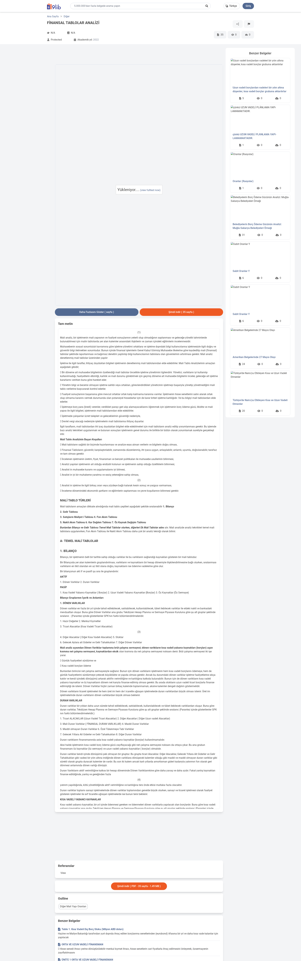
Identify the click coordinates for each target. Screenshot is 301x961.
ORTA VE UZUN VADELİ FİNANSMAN (82, 944)
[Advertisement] (29, 95)
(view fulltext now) (150, 190)
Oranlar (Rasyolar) (243, 181)
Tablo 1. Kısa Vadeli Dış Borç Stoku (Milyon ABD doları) (93, 929)
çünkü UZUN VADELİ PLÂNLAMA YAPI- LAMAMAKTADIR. (254, 136)
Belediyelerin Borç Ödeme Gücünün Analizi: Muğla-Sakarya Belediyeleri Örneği (257, 226)
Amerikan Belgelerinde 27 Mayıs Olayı (254, 357)
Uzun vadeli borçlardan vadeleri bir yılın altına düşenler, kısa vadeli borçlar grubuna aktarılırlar (259, 89)
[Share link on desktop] (238, 24)
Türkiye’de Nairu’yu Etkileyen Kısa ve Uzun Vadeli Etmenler (260, 402)
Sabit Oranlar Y (241, 271)
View (63, 872)
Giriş (248, 5)
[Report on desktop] (249, 24)
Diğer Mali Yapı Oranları (73, 906)
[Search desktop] (207, 5)
